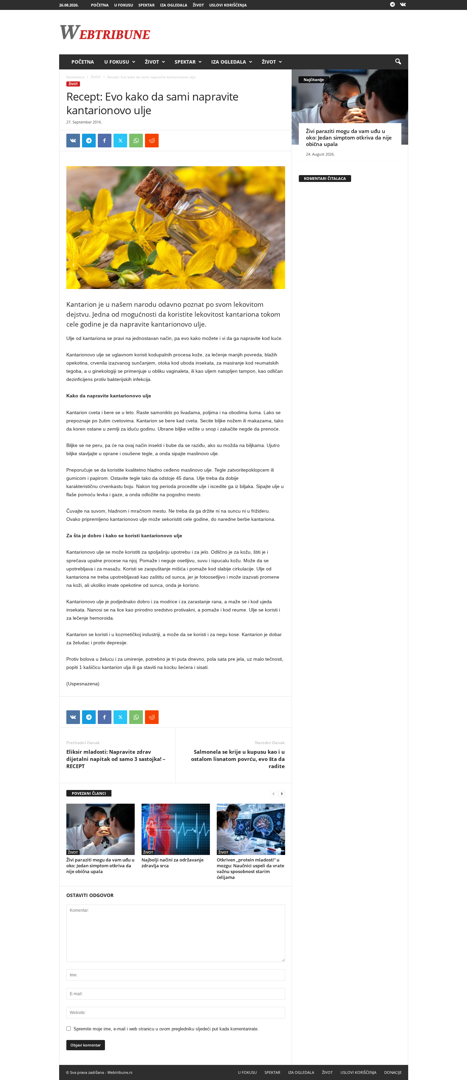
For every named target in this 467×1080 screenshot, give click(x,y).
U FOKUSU (123, 5)
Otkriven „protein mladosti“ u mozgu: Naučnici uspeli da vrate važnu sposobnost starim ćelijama (250, 868)
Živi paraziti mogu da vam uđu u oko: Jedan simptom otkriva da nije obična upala (100, 865)
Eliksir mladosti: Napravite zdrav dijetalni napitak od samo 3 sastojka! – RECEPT (115, 758)
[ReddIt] (152, 140)
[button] (397, 61)
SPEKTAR (146, 5)
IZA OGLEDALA (173, 5)
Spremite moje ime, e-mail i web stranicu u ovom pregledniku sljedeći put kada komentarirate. (166, 1028)
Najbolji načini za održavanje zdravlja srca (172, 863)
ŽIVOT (198, 5)
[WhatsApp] (136, 140)
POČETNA (100, 5)
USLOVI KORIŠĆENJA (228, 5)
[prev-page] (273, 793)
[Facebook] (104, 140)
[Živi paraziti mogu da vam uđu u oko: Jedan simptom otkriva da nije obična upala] (100, 829)
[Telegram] (392, 5)
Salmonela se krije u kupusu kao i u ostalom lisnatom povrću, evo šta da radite (238, 758)
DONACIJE (393, 1072)
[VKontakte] (403, 5)
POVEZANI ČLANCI (89, 793)
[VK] (73, 140)
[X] (120, 140)
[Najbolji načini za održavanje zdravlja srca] (176, 829)
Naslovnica (75, 77)
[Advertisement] (283, 32)
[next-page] (281, 793)
